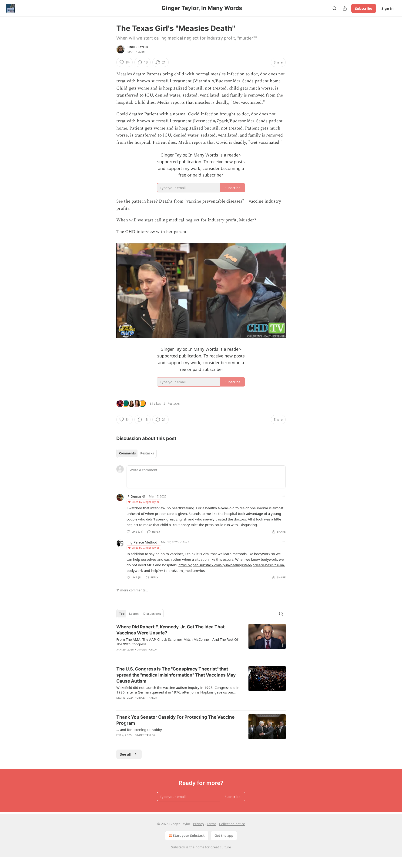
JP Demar (134, 496)
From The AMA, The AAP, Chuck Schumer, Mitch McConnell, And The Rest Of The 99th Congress (177, 641)
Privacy (198, 824)
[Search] (334, 8)
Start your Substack (189, 835)
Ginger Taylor (137, 47)
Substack (178, 847)
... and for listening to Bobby (139, 729)
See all (125, 754)
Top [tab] (121, 614)
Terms (211, 824)
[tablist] (136, 453)
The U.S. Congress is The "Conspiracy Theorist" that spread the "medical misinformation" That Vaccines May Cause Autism (176, 675)
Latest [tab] (134, 614)
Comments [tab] (127, 453)
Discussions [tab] (152, 614)
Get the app (223, 835)
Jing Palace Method (142, 542)
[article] (201, 641)
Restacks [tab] (147, 453)
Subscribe (363, 8)
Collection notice (232, 824)
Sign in (388, 8)
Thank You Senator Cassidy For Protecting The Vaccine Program (175, 720)
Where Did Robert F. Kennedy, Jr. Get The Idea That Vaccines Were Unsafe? (170, 630)
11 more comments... (132, 590)
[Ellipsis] (283, 496)
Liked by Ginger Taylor (145, 502)
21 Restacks (172, 403)
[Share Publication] (344, 8)
